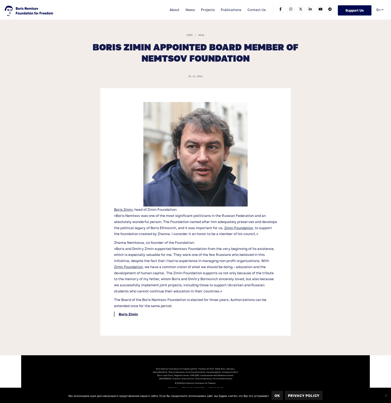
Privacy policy (304, 395)
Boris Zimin (123, 209)
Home (190, 35)
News (190, 10)
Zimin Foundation (238, 228)
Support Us (354, 10)
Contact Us (256, 10)
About (174, 10)
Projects (208, 10)
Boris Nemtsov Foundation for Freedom (29, 11)
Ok (277, 395)
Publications (231, 10)
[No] (386, 395)
